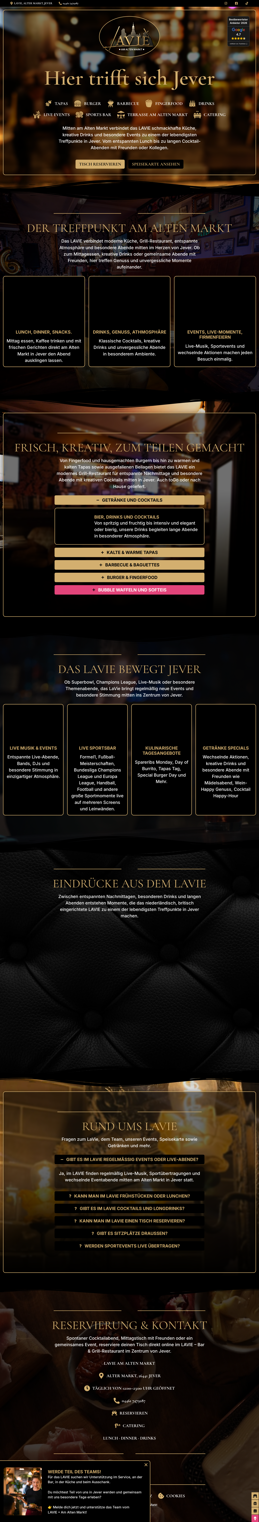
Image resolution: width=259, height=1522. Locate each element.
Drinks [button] (156, 929)
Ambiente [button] (106, 929)
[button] (146, 1465)
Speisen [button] (132, 929)
